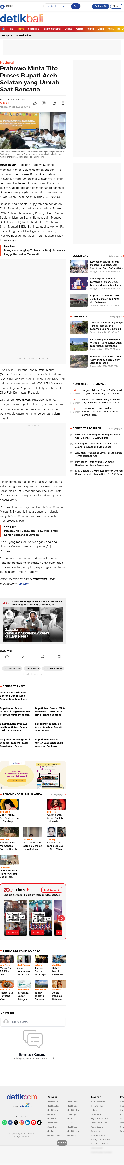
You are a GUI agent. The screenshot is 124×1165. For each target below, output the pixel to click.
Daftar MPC (101, 6)
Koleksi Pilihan (23, 35)
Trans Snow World (100, 1122)
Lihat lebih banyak (31, 674)
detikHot (51, 1118)
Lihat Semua (50, 890)
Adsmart (95, 1110)
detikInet (51, 1114)
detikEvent (96, 1114)
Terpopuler (7, 35)
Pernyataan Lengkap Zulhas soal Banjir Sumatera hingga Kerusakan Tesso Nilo (34, 252)
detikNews (52, 1101)
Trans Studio (97, 1127)
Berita (21, 29)
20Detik (71, 1122)
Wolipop (71, 1114)
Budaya (68, 29)
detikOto (51, 1131)
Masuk (116, 6)
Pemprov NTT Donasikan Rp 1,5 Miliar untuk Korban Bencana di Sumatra (31, 533)
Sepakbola (33, 29)
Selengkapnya (57, 794)
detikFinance (53, 1110)
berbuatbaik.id (98, 1101)
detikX (70, 1118)
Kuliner (90, 29)
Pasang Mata (97, 1106)
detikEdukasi (53, 1106)
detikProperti (53, 1135)
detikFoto (72, 1127)
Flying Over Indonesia (101, 1139)
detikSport (52, 1122)
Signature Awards (99, 1118)
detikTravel (72, 1101)
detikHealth (73, 1110)
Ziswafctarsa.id (98, 1135)
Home (12, 29)
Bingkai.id (96, 1131)
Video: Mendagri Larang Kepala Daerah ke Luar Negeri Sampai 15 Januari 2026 (37, 603)
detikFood (72, 1106)
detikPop (71, 1135)
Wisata (79, 29)
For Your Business (99, 1144)
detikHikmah (73, 1131)
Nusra (111, 29)
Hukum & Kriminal (52, 29)
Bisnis (101, 29)
